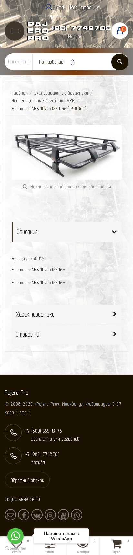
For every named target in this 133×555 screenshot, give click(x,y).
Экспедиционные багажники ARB (43, 100)
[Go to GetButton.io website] (15, 548)
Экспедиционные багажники (61, 93)
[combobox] (54, 62)
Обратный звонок (27, 480)
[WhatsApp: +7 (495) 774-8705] (76, 514)
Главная (19, 93)
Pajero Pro (38, 31)
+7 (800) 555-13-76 (44, 431)
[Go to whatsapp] (15, 536)
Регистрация (85, 7)
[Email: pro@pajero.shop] (10, 514)
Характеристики (35, 314)
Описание (27, 231)
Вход (59, 7)
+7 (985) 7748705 (72, 28)
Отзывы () (28, 334)
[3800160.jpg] (67, 152)
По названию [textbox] (51, 62)
